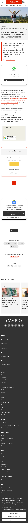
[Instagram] (9, 325)
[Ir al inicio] (14, 2)
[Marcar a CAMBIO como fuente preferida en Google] (14, 138)
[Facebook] (5, 325)
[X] (15, 325)
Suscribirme (14, 164)
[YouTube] (19, 325)
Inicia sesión (14, 173)
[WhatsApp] (22, 325)
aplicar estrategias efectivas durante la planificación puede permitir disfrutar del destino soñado (14, 101)
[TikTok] (12, 325)
